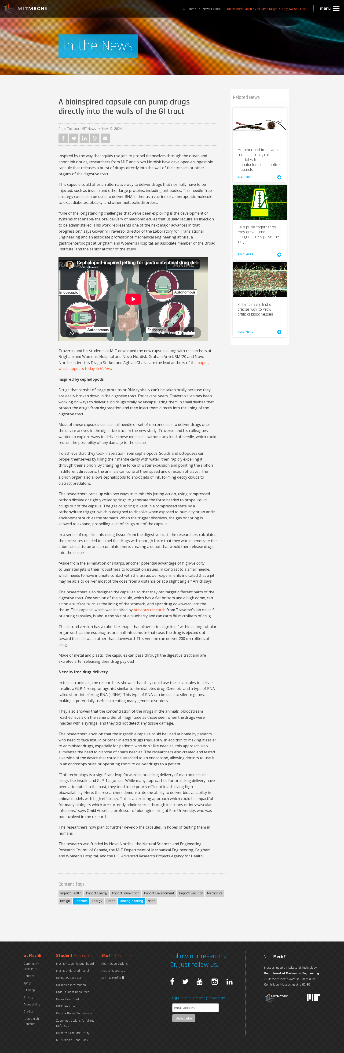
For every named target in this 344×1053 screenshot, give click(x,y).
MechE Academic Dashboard (75, 964)
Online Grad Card (67, 999)
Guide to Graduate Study (72, 1033)
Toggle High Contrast (31, 1021)
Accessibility (32, 1004)
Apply (27, 983)
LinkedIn (84, 138)
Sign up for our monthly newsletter (198, 998)
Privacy (28, 997)
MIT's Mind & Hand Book (72, 1040)
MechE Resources (113, 971)
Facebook (63, 138)
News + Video (212, 9)
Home (192, 9)
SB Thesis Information (71, 985)
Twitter (73, 138)
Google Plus (94, 138)
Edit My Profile (111, 978)
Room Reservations (114, 964)
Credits (28, 1011)
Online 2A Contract (68, 978)
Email (105, 138)
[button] (330, 9)
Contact (29, 976)
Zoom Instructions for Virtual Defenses (75, 1023)
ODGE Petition (65, 1006)
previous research (149, 609)
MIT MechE (26, 9)
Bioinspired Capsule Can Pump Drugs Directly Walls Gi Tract (267, 9)
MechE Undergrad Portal (72, 971)
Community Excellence (31, 966)
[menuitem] (189, 9)
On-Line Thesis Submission (74, 1013)
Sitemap (29, 990)
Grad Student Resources (72, 992)
